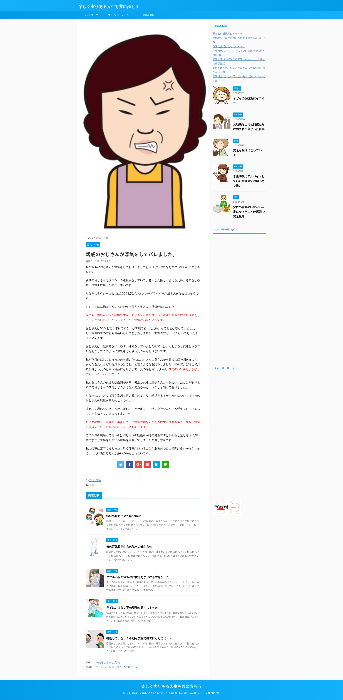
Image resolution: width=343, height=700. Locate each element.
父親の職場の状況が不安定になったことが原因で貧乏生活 (249, 211)
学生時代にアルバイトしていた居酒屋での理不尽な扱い (249, 180)
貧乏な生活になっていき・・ (229, 46)
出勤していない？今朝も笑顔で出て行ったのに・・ (139, 638)
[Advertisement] (239, 298)
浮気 (91, 485)
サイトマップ (91, 15)
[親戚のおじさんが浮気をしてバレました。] (156, 464)
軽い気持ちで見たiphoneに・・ (126, 516)
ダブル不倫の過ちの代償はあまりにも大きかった (137, 577)
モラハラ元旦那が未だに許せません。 (118, 667)
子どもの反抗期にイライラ (228, 33)
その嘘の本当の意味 (108, 662)
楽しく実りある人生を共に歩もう (109, 6)
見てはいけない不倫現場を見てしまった (132, 607)
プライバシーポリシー (119, 15)
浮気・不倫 (95, 480)
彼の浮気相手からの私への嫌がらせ (129, 546)
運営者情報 (148, 15)
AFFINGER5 (213, 693)
